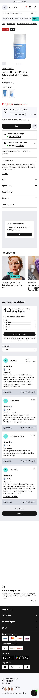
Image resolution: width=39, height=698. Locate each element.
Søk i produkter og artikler (13, 13)
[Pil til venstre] (29, 601)
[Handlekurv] (35, 7)
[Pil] (35, 601)
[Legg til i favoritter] (34, 126)
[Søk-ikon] (35, 13)
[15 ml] (5, 94)
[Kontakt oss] (34, 693)
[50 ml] (12, 94)
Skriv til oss (6, 683)
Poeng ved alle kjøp (19, 2)
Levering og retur (9, 204)
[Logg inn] (25, 7)
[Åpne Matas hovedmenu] (5, 7)
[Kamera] (32, 13)
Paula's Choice (8, 69)
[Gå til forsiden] (13, 7)
